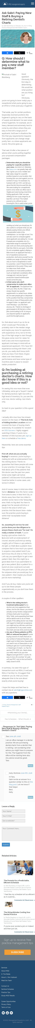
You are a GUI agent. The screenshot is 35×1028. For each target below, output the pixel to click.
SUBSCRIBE (17, 952)
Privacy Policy (6, 1004)
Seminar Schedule (7, 989)
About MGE (5, 971)
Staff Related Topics (21, 27)
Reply (30, 766)
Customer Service (20, 887)
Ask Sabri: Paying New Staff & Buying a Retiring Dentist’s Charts (16, 17)
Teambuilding (8, 891)
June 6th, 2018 (26, 773)
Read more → (30, 900)
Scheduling (15, 889)
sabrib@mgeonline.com (23, 690)
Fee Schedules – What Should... (17, 719)
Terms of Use (5, 1007)
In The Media (5, 974)
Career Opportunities (8, 1001)
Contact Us (5, 986)
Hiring (30, 26)
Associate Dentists (9, 887)
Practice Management (8, 27)
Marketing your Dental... (17, 713)
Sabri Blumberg (8, 26)
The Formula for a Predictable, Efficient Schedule (16, 882)
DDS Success (9, 430)
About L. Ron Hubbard (9, 977)
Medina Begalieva (11, 917)
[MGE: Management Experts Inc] (13, 4)
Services (4, 968)
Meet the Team (6, 980)
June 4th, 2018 (15, 736)
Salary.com (13, 169)
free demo (21, 438)
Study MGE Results (8, 995)
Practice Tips (5, 992)
